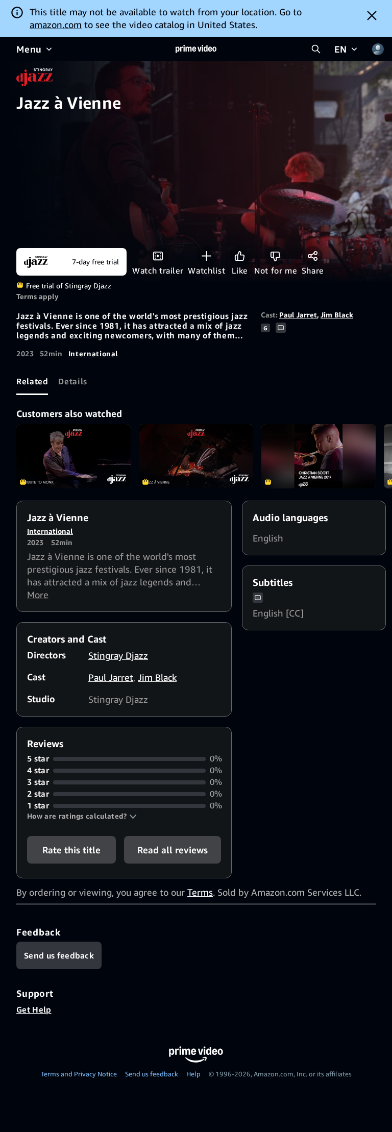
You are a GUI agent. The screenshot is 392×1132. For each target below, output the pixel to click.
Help (193, 1074)
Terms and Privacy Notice (79, 1074)
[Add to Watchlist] (206, 256)
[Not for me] (275, 256)
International (93, 353)
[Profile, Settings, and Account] (378, 49)
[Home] (196, 49)
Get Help (34, 1009)
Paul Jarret (298, 314)
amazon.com (56, 24)
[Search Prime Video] (316, 49)
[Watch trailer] (158, 256)
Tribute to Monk (73, 456)
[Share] (313, 256)
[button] (82, 816)
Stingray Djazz (118, 655)
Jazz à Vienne (196, 456)
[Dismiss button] (372, 15)
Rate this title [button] (71, 849)
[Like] (240, 256)
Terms (200, 892)
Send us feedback (151, 1074)
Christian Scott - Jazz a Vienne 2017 (318, 456)
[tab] (32, 381)
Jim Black (337, 314)
